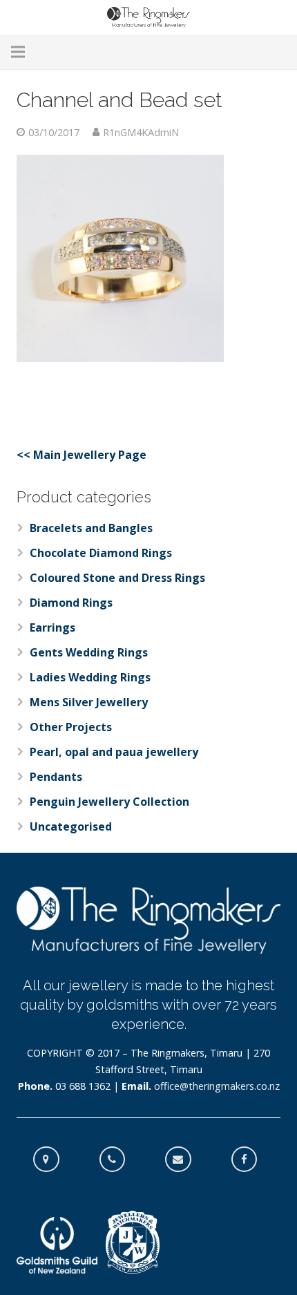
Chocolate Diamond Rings (101, 552)
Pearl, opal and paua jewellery (114, 751)
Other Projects (71, 727)
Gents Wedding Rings (89, 652)
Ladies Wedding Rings (90, 677)
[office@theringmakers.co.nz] (185, 1159)
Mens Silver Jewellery (89, 702)
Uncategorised (71, 826)
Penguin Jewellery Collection (109, 801)
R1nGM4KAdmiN (141, 132)
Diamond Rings (71, 602)
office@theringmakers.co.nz (217, 1086)
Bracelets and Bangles (91, 528)
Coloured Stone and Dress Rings (117, 577)
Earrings (52, 627)
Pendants (56, 776)
